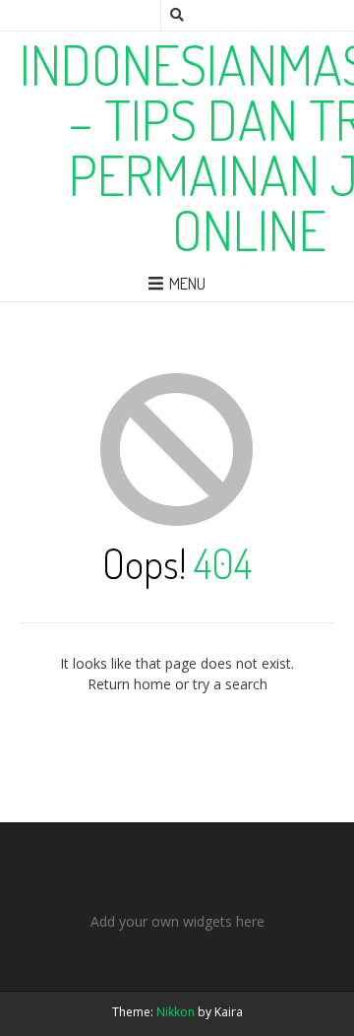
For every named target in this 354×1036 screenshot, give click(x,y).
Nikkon (175, 1012)
